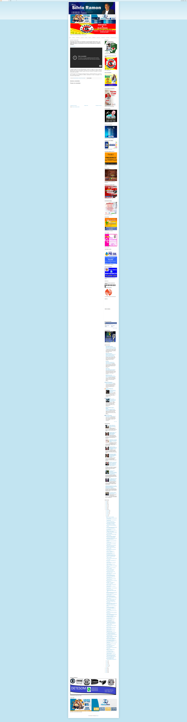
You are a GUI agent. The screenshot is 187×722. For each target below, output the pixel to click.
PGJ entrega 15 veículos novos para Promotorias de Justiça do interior (113, 493)
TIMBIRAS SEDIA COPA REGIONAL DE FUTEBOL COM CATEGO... (111, 531)
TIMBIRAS (93, 37)
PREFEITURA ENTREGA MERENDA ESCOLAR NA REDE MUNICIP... (111, 537)
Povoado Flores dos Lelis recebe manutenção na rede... (110, 571)
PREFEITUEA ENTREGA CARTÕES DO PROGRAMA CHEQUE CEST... (111, 603)
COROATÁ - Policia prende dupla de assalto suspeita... (111, 548)
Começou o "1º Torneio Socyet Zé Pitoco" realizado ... (110, 557)
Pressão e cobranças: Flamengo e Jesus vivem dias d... (110, 564)
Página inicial (86, 105)
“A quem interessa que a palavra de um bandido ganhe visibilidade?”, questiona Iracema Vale (110, 410)
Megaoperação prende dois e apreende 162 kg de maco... (111, 581)
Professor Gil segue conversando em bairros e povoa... (111, 584)
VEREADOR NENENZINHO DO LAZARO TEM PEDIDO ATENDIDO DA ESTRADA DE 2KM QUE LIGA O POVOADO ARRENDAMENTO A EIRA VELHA (111, 487)
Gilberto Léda (107, 368)
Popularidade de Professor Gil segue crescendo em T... (111, 644)
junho (107, 660)
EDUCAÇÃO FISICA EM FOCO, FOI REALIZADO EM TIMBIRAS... (111, 607)
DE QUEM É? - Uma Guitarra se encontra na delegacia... (110, 582)
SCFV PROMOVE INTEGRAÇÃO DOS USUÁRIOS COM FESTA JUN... (111, 633)
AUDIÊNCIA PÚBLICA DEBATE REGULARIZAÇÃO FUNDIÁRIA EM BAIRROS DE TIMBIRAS (113, 448)
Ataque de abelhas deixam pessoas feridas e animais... (111, 627)
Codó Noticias (73, 46)
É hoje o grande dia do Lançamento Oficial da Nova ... (111, 562)
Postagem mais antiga (99, 105)
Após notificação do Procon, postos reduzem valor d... (110, 529)
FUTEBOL (107, 37)
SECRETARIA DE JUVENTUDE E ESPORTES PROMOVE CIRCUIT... (111, 555)
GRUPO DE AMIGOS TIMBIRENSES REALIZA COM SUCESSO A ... (111, 638)
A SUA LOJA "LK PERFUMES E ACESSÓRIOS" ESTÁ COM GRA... (111, 522)
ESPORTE (77, 37)
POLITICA (98, 37)
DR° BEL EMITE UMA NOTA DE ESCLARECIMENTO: (110, 646)
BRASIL (73, 37)
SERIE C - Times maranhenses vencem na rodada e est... (111, 598)
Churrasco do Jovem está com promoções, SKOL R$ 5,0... (110, 570)
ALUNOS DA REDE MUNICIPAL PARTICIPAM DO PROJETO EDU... (111, 596)
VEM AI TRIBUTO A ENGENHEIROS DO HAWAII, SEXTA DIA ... (111, 635)
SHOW (90, 37)
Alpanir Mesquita (108, 398)
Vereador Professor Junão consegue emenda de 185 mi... (111, 579)
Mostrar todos (115, 421)
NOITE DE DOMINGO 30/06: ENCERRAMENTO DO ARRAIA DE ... (111, 659)
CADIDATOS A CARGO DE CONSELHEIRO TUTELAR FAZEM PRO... (111, 590)
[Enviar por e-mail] (87, 78)
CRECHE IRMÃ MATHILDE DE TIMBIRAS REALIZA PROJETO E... (111, 622)
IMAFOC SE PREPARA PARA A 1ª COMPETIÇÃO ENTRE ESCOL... (111, 575)
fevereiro (107, 665)
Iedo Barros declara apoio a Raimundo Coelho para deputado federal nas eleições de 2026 (111, 377)
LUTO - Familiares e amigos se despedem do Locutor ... (110, 651)
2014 (106, 672)
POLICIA (82, 37)
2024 (106, 503)
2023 (106, 504)
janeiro (107, 666)
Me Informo (107, 361)
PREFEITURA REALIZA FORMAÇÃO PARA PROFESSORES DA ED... (111, 655)
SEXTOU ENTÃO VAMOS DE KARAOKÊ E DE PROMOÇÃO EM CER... (111, 527)
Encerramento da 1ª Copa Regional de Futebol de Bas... (111, 520)
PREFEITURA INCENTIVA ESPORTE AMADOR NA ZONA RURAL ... (111, 546)
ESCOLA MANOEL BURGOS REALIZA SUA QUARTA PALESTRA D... (111, 640)
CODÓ (86, 37)
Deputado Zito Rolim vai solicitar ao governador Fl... (111, 586)
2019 (106, 509)
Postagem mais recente (73, 105)
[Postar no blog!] (88, 78)
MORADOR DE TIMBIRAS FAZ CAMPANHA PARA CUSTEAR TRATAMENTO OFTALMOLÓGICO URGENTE (112, 455)
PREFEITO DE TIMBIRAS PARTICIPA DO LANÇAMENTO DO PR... (111, 657)
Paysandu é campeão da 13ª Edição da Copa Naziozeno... (111, 594)
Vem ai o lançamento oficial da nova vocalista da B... (111, 609)
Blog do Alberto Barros (109, 353)
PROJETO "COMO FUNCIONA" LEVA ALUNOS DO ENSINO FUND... (111, 600)
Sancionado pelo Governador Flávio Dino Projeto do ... (111, 549)
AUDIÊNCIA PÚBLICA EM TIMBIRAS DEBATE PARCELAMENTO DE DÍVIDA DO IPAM (112, 433)
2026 (106, 501)
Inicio (70, 37)
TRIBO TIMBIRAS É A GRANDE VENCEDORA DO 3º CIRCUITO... (111, 524)
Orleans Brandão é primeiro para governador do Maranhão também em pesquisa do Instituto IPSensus (113, 400)
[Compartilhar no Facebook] (90, 78)
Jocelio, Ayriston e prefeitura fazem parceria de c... (110, 602)
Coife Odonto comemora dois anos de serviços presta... (111, 542)
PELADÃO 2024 (113, 37)
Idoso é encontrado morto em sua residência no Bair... (110, 618)
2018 (106, 667)
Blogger (97, 715)
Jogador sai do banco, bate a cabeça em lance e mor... (111, 626)
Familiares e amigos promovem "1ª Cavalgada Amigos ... (110, 624)
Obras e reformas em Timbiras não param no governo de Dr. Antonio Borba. (112, 426)
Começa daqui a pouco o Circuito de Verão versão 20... (111, 573)
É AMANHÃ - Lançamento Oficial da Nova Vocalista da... (111, 568)
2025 (106, 502)
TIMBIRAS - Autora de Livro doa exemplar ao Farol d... (110, 649)
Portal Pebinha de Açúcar (109, 346)
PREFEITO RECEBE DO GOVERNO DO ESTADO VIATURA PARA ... (111, 592)
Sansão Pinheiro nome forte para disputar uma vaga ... (110, 631)
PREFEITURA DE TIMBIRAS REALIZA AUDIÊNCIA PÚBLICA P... (111, 616)
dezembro (107, 510)
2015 (106, 671)
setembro (107, 513)
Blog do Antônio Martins (109, 382)
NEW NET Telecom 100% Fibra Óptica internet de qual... (111, 535)
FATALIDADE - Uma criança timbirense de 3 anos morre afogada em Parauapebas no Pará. (113, 440)
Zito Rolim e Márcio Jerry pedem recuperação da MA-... (110, 553)
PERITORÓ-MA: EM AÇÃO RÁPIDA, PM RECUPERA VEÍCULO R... (111, 538)
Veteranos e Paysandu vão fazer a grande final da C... (110, 629)
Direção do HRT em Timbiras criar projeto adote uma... (110, 577)
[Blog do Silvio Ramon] (108, 326)
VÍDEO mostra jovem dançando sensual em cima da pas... (111, 518)
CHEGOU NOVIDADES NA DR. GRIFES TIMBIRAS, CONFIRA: (111, 637)
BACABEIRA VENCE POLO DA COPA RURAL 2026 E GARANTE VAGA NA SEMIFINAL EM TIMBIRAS (113, 479)
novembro (107, 511)
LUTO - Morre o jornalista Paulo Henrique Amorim (110, 620)
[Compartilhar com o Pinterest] (90, 78)
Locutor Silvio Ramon (108, 324)
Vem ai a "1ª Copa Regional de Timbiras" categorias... (110, 551)
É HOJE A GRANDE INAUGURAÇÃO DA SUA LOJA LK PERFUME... (111, 614)
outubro (107, 512)
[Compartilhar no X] (89, 78)
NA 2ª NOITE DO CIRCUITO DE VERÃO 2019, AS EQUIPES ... (111, 533)
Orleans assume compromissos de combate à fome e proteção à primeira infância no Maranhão (110, 363)
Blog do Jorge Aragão (109, 415)
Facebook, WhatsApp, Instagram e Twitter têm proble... (110, 653)
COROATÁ (103, 37)
